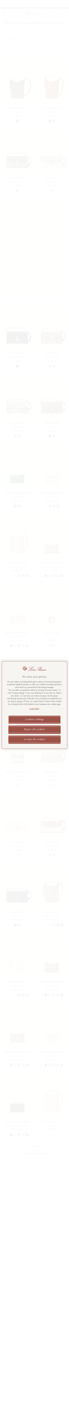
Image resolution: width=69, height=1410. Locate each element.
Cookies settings (34, 719)
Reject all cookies (34, 729)
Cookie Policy (34, 709)
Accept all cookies (34, 739)
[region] (34, 705)
